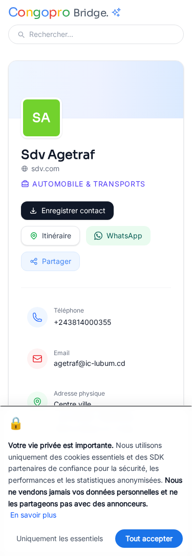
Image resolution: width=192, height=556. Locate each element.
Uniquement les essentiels (59, 538)
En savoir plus (33, 514)
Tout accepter (149, 538)
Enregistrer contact (73, 210)
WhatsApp (124, 235)
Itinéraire (56, 235)
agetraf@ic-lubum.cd (89, 363)
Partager (56, 261)
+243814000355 (82, 322)
